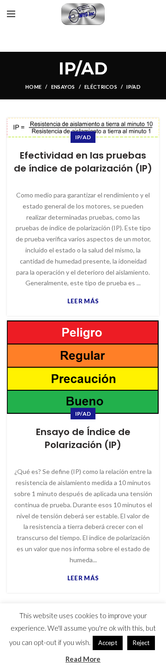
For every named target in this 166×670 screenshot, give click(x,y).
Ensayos (63, 87)
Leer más (83, 301)
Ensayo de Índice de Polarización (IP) (83, 438)
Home (33, 87)
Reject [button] (141, 642)
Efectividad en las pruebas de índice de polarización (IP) (83, 162)
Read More (83, 659)
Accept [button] (107, 642)
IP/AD (83, 137)
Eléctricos (100, 87)
